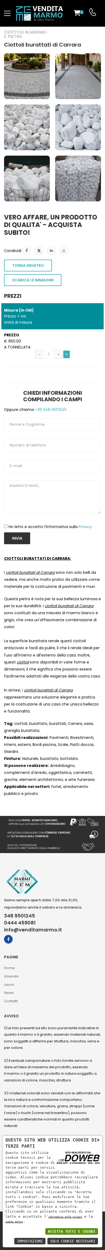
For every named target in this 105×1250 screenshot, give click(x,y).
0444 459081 (20, 922)
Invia (17, 538)
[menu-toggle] (7, 13)
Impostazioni (30, 1241)
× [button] (98, 1140)
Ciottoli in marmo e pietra (25, 34)
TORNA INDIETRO (28, 265)
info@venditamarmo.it (33, 929)
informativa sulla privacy (65, 1217)
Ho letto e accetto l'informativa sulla (50, 526)
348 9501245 (19, 915)
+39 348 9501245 (50, 409)
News (9, 992)
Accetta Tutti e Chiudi (71, 1231)
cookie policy (14, 1221)
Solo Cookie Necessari (72, 1241)
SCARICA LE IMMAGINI (33, 280)
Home (9, 967)
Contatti (11, 1001)
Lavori (9, 984)
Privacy (85, 526)
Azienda (11, 976)
